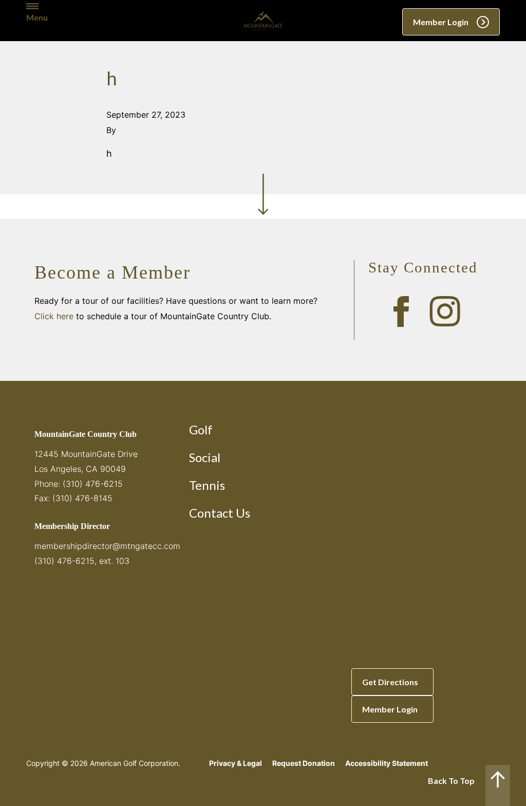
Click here (53, 316)
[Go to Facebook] (401, 311)
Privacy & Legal (235, 763)
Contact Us (219, 512)
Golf (201, 429)
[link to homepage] (263, 20)
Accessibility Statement (386, 763)
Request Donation (303, 763)
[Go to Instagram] (444, 311)
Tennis (207, 485)
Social (204, 457)
